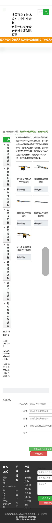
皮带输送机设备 (8, 154)
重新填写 (39, 454)
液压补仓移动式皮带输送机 (24, 180)
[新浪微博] (19, 2)
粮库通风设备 (8, 270)
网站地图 (32, 517)
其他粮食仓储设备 (8, 314)
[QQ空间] (14, 2)
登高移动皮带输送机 (41, 180)
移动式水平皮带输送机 (41, 214)
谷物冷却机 (8, 216)
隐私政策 (23, 517)
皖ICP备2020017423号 (26, 519)
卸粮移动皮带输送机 (24, 214)
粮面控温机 (8, 233)
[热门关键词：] (46, 12)
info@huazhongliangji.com (6, 355)
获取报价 (21, 189)
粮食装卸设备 (8, 176)
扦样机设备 (8, 251)
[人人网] (4, 2)
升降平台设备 (8, 291)
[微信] (24, 2)
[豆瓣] (9, 2)
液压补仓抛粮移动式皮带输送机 (24, 248)
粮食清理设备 (8, 197)
